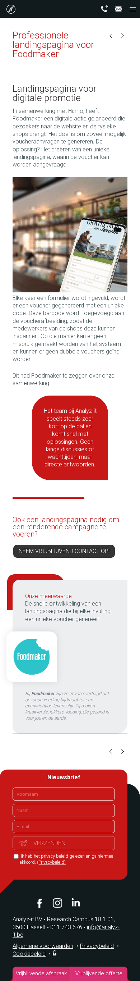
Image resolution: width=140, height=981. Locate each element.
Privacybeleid (97, 946)
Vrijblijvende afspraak (41, 973)
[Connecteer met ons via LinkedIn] (75, 903)
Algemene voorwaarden (43, 946)
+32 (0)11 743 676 (104, 9)
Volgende (122, 36)
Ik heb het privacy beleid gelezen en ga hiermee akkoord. (66, 859)
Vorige (111, 36)
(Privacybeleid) (51, 862)
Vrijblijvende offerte (98, 973)
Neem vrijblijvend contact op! (64, 551)
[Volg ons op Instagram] (57, 903)
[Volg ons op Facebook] (39, 903)
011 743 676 (67, 927)
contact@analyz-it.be (118, 9)
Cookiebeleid (29, 953)
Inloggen (55, 953)
